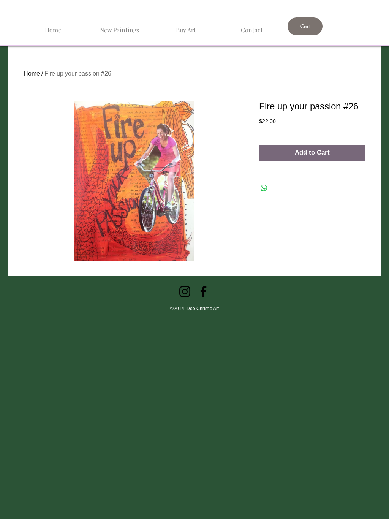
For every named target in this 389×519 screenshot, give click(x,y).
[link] (323, 6)
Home (32, 73)
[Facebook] (203, 291)
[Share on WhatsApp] (264, 188)
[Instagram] (184, 291)
